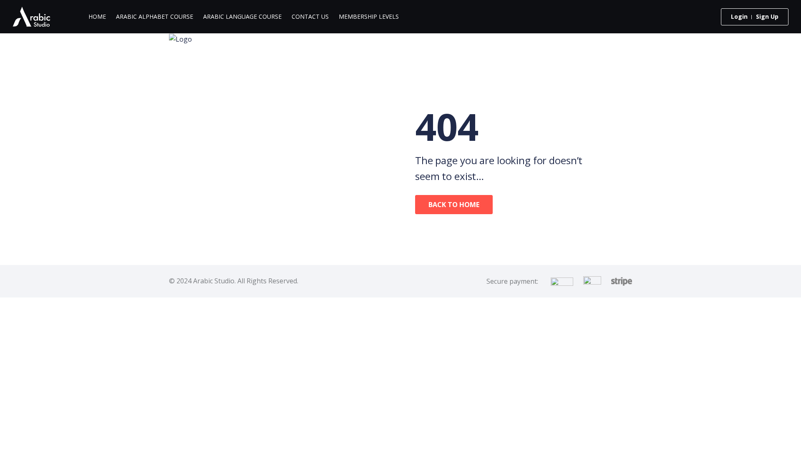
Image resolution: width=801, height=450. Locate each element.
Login (739, 16)
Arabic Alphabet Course (154, 16)
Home (97, 16)
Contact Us (310, 16)
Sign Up (767, 16)
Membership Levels (369, 16)
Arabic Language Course (242, 16)
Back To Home (453, 204)
